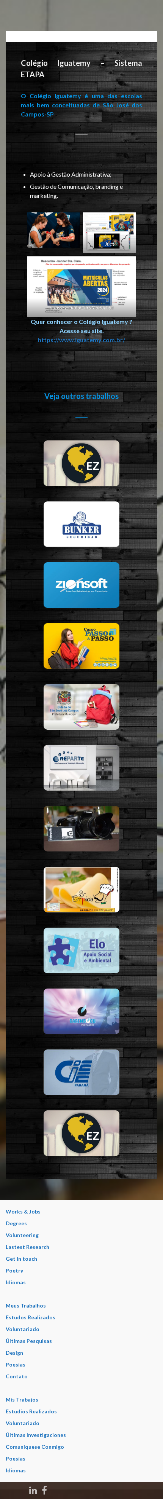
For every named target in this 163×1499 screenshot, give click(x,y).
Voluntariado (22, 1329)
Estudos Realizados (30, 1317)
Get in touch (21, 1258)
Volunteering (22, 1235)
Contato (17, 1376)
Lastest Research (27, 1247)
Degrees (16, 1223)
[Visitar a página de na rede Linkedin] (33, 1488)
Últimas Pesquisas (29, 1341)
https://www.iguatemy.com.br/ (81, 339)
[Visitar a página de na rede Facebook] (44, 1488)
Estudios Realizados (31, 1411)
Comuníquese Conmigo (35, 1446)
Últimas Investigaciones (36, 1435)
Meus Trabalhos (26, 1305)
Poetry (14, 1270)
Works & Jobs (23, 1211)
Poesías (15, 1458)
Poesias (15, 1364)
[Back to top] (145, 1481)
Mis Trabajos (22, 1399)
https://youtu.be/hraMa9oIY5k (82, 308)
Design (14, 1352)
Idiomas (16, 1282)
